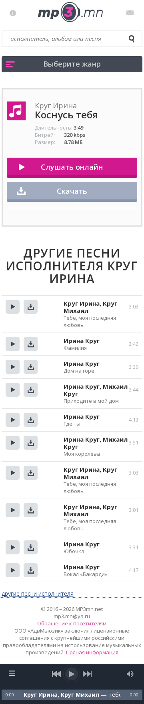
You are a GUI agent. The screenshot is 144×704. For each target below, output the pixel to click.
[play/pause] (72, 674)
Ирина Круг (82, 340)
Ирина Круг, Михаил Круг (96, 390)
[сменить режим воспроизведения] (12, 673)
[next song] (87, 674)
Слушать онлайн (72, 167)
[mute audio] (130, 674)
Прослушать (13, 307)
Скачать (72, 191)
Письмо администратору (131, 13)
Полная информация (92, 652)
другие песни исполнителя (38, 593)
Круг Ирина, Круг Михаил (90, 307)
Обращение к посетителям (71, 623)
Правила (15, 13)
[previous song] (56, 674)
